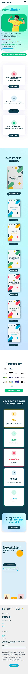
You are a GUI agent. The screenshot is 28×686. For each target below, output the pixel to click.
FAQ (2, 634)
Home (3, 623)
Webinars (4, 638)
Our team (4, 635)
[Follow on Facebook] (3, 617)
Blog (3, 636)
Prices (3, 627)
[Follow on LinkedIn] (5, 617)
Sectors (3, 626)
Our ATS (3, 625)
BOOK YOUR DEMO (8, 49)
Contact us (9, 565)
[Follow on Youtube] (9, 617)
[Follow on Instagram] (7, 617)
